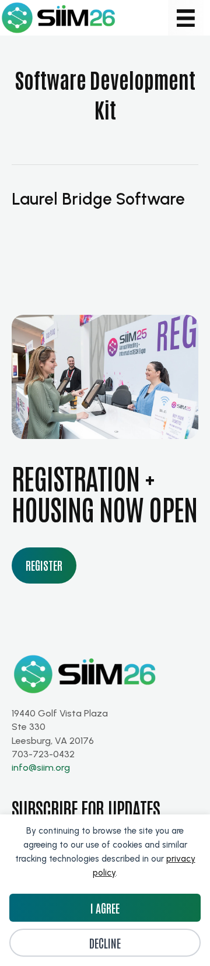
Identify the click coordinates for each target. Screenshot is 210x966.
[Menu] (186, 18)
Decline (105, 942)
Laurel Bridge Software (98, 199)
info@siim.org (41, 767)
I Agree (105, 907)
